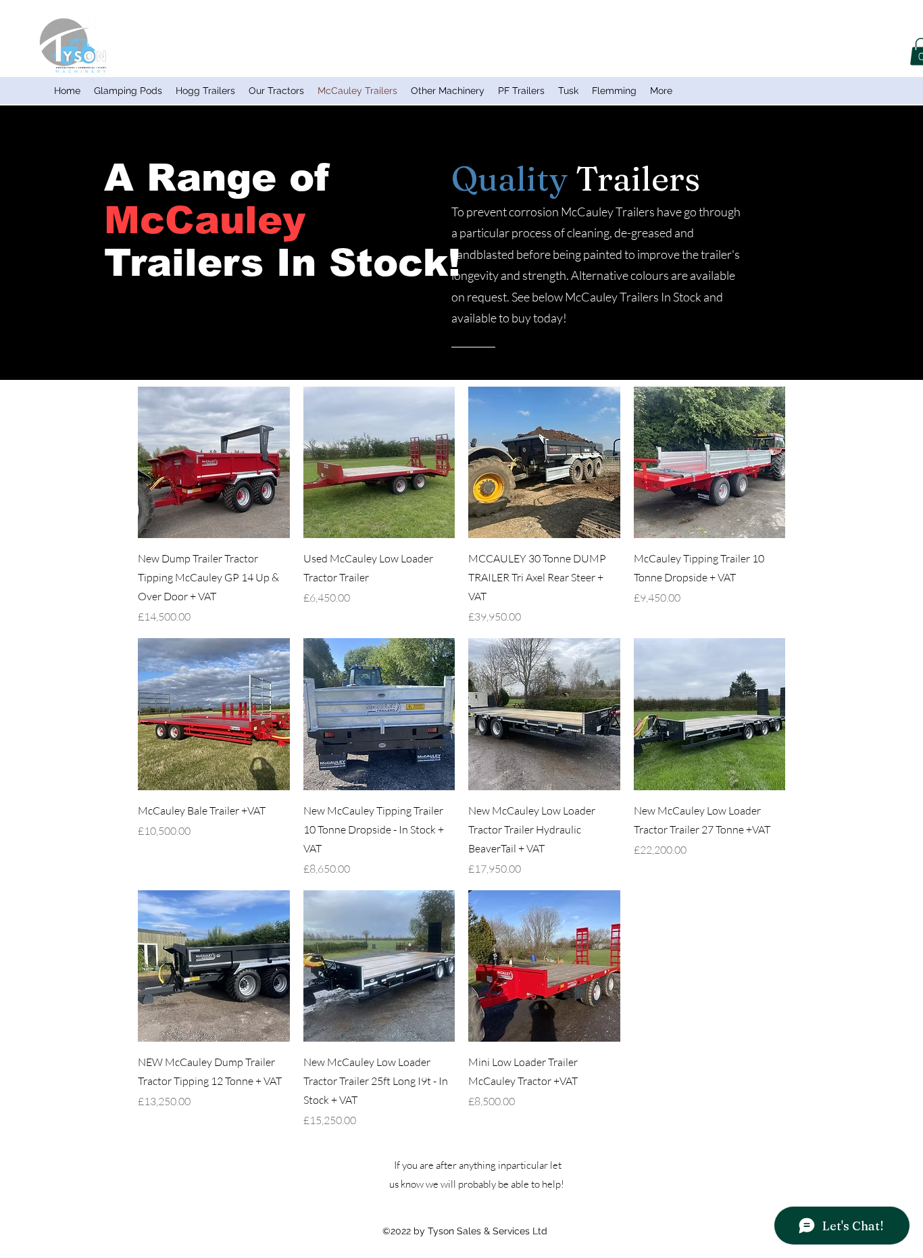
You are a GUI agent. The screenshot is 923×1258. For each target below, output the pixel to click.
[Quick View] (214, 463)
